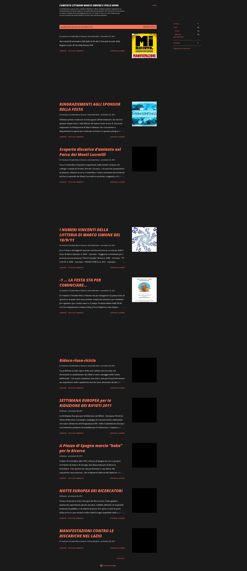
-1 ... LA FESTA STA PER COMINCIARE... (80, 282)
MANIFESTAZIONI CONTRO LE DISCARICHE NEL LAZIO (86, 533)
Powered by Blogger (109, 565)
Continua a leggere (117, 51)
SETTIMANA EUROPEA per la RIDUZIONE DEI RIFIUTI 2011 (85, 403)
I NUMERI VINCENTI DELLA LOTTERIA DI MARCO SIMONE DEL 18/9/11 (89, 235)
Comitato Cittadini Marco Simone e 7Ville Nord (89, 5)
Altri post (121, 558)
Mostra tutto (149, 27)
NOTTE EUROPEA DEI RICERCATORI (91, 490)
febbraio (178, 34)
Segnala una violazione (181, 48)
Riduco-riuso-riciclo (77, 360)
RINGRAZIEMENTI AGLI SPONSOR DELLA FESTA (89, 106)
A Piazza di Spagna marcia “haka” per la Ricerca (90, 448)
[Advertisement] (92, 79)
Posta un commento (76, 51)
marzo (177, 31)
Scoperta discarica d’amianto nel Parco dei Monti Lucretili (90, 152)
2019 (175, 27)
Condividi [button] (62, 51)
